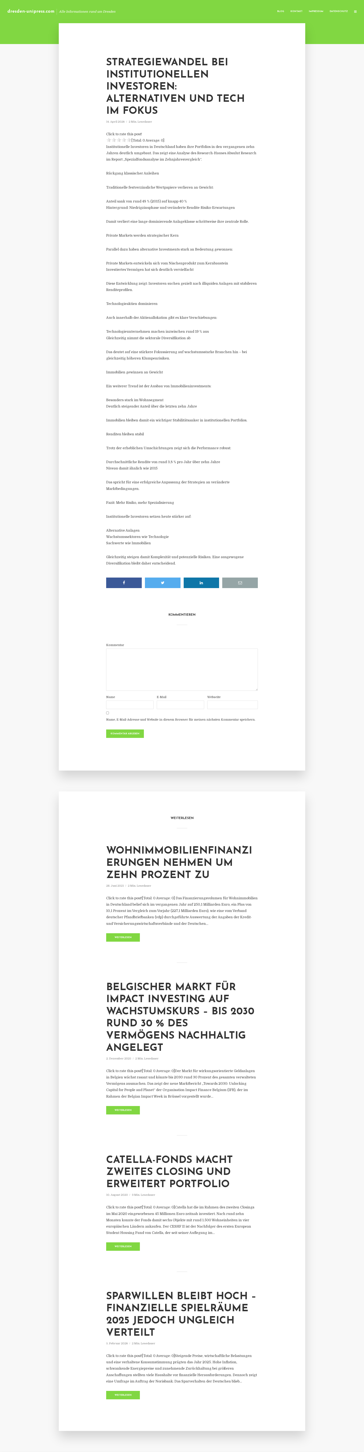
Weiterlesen (123, 937)
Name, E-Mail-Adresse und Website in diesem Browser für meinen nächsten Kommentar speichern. (180, 719)
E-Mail (161, 697)
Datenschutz (339, 11)
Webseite (214, 697)
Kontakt (296, 11)
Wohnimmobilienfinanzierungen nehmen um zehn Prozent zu (179, 863)
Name (110, 697)
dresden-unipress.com (31, 11)
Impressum (316, 11)
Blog (280, 11)
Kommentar (115, 645)
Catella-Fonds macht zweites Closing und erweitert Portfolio (169, 1172)
